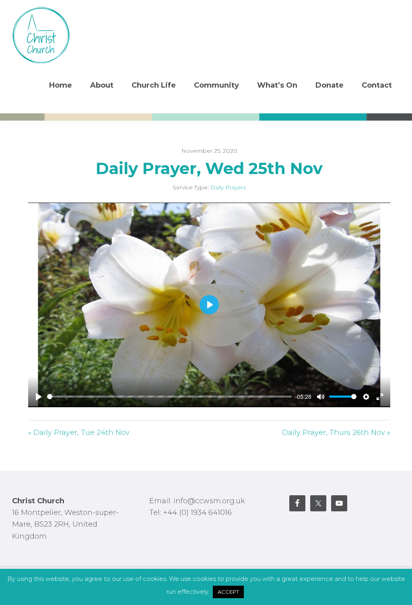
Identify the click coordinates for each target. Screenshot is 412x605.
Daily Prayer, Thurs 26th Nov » (336, 432)
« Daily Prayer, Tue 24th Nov (79, 432)
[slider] (169, 396)
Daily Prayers (228, 187)
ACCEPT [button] (228, 592)
